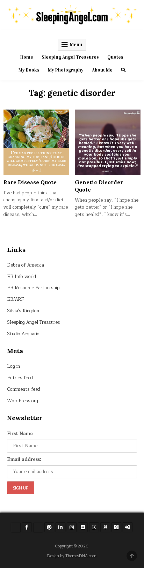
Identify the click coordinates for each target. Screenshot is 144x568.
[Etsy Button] (94, 527)
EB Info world (21, 277)
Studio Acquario (23, 334)
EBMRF (15, 299)
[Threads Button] (38, 527)
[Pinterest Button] (49, 527)
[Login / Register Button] (127, 527)
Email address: (24, 459)
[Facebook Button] (26, 527)
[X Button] (15, 527)
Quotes (115, 57)
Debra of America (25, 265)
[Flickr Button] (82, 527)
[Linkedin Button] (60, 527)
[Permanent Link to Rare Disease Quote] (36, 142)
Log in (13, 366)
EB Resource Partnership (33, 288)
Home (26, 57)
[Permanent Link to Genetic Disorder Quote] (108, 142)
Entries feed (20, 378)
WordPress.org (22, 401)
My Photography (66, 70)
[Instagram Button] (71, 527)
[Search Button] (123, 69)
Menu (76, 44)
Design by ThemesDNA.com (71, 556)
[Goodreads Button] (116, 527)
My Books (29, 70)
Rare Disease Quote (30, 182)
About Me (102, 70)
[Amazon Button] (105, 527)
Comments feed (23, 389)
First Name (20, 434)
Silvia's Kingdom (24, 311)
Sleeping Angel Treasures (70, 57)
